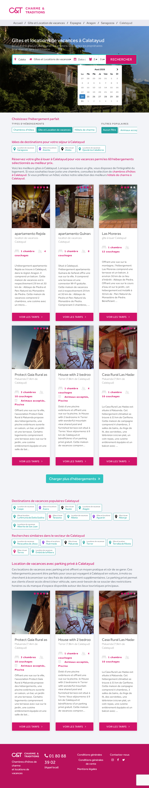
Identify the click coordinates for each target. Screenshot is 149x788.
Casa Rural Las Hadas (118, 375)
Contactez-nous (119, 754)
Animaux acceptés (130, 130)
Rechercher (121, 59)
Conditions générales (89, 754)
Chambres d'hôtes (23, 129)
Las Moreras (111, 234)
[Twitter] (123, 760)
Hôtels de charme (85, 129)
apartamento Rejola (30, 234)
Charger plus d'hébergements (73, 479)
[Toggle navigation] (137, 7)
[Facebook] (118, 760)
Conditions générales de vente (90, 761)
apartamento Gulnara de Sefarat (83, 234)
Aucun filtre (109, 129)
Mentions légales (87, 768)
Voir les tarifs (29, 316)
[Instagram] (112, 760)
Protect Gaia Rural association (38, 375)
